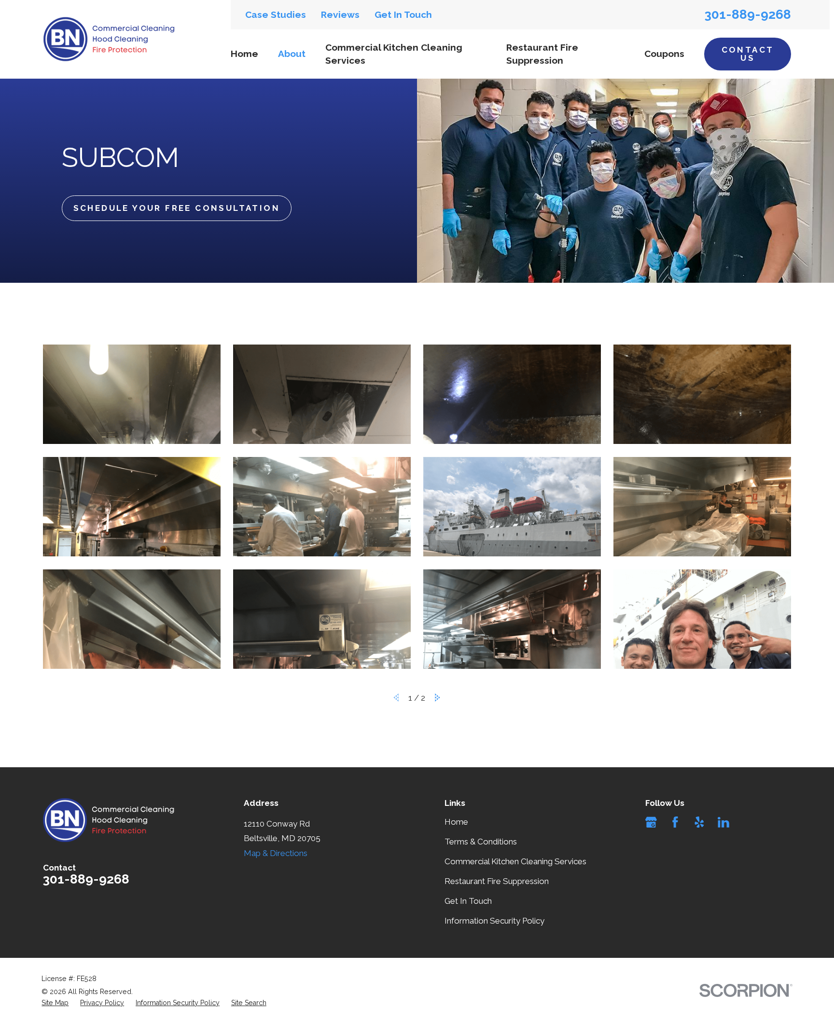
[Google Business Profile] (651, 822)
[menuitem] (55, 1003)
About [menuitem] (292, 53)
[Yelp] (699, 822)
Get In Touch (403, 14)
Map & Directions (275, 853)
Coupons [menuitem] (664, 53)
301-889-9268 (748, 14)
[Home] (109, 39)
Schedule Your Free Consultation (176, 208)
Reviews (340, 14)
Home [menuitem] (244, 53)
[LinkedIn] (723, 822)
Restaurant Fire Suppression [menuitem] (542, 54)
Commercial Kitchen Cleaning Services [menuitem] (393, 54)
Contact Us (748, 54)
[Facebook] (675, 822)
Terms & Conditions (481, 841)
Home (456, 822)
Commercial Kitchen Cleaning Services (515, 861)
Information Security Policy (494, 921)
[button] (132, 394)
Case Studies (275, 14)
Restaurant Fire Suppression (497, 881)
